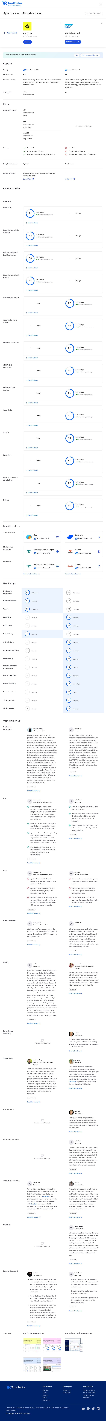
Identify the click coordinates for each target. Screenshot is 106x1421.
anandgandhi (37, 922)
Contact (27, 42)
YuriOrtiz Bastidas (38, 728)
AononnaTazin (79, 964)
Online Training (8, 642)
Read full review (32, 791)
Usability (6, 609)
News (44, 1398)
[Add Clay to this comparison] (57, 537)
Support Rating (8, 634)
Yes (77, 55)
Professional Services (10, 692)
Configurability (8, 659)
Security (19, 1408)
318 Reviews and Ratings (71, 36)
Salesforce (72, 1082)
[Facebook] (88, 1408)
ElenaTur (77, 1182)
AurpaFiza (77, 1060)
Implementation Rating (11, 650)
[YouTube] (83, 1408)
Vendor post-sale (8, 700)
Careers (45, 1395)
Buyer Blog (66, 1393)
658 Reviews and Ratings (30, 36)
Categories (66, 1390)
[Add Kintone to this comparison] (99, 551)
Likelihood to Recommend (7, 592)
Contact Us (46, 1400)
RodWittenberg (37, 1060)
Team (45, 1393)
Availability (7, 617)
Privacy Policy (29, 1408)
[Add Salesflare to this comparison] (99, 537)
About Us (46, 1390)
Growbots (45, 1196)
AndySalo (77, 1033)
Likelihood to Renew (10, 601)
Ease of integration (9, 675)
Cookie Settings (11, 1410)
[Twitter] (93, 1408)
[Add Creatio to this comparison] (99, 566)
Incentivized (31, 786)
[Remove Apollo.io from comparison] (60, 23)
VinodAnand (36, 800)
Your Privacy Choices (43, 1408)
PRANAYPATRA (79, 1226)
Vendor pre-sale (8, 708)
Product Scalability (9, 684)
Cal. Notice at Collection (60, 1408)
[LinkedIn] (98, 1408)
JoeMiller (77, 872)
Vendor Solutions (89, 1390)
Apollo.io (27, 33)
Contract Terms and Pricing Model (10, 667)
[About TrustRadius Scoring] (24, 70)
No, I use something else (90, 55)
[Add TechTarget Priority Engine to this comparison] (57, 551)
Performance (7, 625)
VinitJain (35, 1273)
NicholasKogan (37, 872)
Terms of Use (10, 1408)
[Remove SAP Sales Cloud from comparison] (102, 23)
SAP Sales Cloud (72, 33)
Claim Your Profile (89, 1393)
